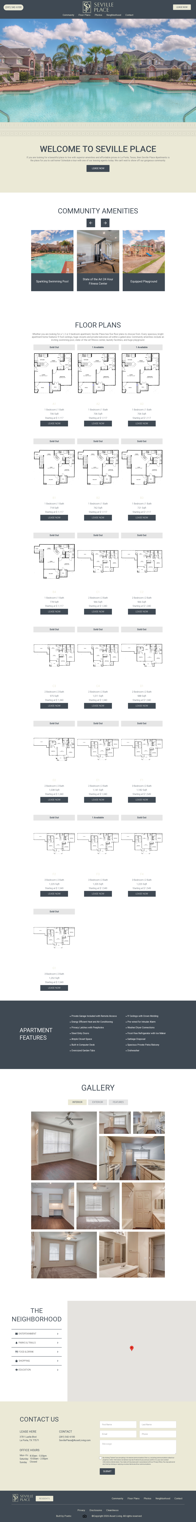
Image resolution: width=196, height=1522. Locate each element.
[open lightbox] (64, 1146)
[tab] (77, 1102)
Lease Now (181, 7)
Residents (44, 1498)
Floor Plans (84, 15)
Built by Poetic (63, 1516)
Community (68, 15)
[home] (98, 7)
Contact (129, 15)
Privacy (81, 1510)
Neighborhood (113, 15)
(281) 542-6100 (13, 7)
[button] (91, 223)
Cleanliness (112, 1510)
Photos (98, 15)
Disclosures (96, 1510)
